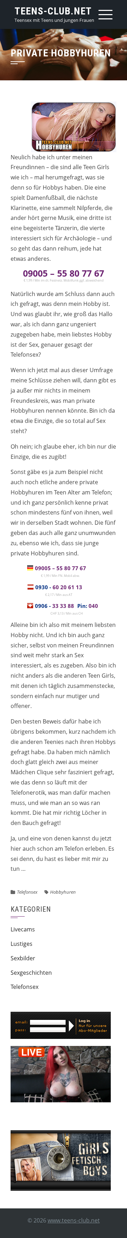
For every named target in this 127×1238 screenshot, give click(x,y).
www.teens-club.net (74, 1220)
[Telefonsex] (61, 1160)
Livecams (23, 929)
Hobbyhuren (63, 892)
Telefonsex (27, 892)
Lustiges (21, 944)
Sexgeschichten (31, 973)
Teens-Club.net (53, 11)
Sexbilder (23, 958)
